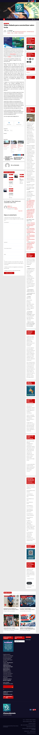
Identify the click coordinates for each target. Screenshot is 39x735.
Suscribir (29, 583)
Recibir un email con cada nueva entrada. (12, 270)
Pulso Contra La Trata (10, 174)
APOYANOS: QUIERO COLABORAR (31, 719)
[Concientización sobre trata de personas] (7, 142)
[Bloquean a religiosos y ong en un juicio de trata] (21, 142)
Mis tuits (28, 72)
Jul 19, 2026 (7, 630)
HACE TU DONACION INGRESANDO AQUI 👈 (8, 686)
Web (5, 254)
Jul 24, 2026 (11, 183)
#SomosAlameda (19, 13)
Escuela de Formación (32, 723)
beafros (8, 206)
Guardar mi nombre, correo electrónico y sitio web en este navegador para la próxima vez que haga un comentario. (13, 263)
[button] (35, 19)
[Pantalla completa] (34, 48)
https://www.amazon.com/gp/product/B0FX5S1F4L (31, 224)
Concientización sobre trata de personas (6, 145)
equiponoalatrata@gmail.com (13, 116)
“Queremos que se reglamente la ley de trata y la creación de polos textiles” (14, 146)
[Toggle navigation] (33, 19)
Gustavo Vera (10, 615)
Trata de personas (10, 179)
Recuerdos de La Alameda (31, 732)
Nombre (6, 242)
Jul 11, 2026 (23, 630)
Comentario (6, 222)
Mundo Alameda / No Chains (31, 726)
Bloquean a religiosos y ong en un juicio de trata (20, 146)
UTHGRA (9, 56)
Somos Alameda (6, 23)
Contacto (34, 721)
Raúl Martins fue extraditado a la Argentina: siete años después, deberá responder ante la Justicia (11, 609)
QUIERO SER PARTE (33, 731)
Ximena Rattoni (13, 54)
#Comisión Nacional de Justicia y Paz (20, 31)
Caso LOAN (6, 615)
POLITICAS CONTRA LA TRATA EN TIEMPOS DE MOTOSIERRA (29, 729)
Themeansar (6, 726)
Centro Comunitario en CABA (27, 721)
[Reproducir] (27, 48)
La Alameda (10, 30)
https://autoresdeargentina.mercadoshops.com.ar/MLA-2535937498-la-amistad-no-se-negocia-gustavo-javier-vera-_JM (31, 213)
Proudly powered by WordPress (8, 725)
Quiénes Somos (26, 731)
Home (24, 719)
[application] (31, 47)
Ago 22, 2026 (7, 611)
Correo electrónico (8, 248)
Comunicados (6, 596)
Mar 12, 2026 (11, 195)
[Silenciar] (33, 48)
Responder (20, 210)
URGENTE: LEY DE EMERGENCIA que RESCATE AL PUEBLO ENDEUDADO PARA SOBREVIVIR (27, 629)
